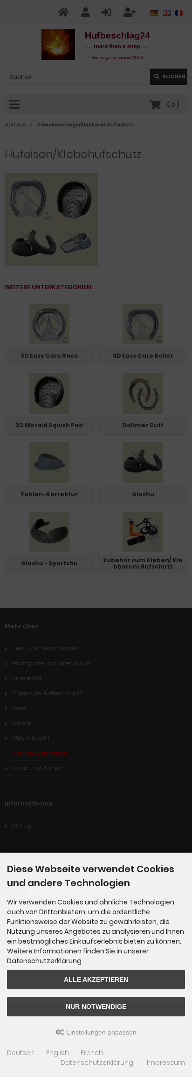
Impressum (166, 1062)
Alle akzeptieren (96, 979)
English (57, 1052)
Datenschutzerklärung (97, 1062)
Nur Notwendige (96, 1006)
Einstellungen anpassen (100, 1032)
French (92, 1052)
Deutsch (20, 1052)
